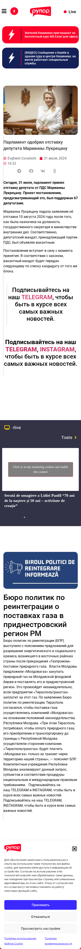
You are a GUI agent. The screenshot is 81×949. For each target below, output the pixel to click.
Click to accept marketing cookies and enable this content (40, 469)
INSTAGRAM (57, 349)
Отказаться (40, 917)
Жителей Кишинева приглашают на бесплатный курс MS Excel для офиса (51, 34)
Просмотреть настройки (40, 928)
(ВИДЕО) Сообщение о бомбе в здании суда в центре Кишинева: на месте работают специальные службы (50, 58)
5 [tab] (50, 517)
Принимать (40, 905)
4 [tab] (44, 517)
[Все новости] (14, 11)
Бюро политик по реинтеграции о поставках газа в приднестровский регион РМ (35, 615)
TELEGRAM (36, 297)
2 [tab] (31, 517)
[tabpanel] (40, 479)
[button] (74, 849)
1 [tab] (24, 517)
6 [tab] (57, 517)
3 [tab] (37, 517)
